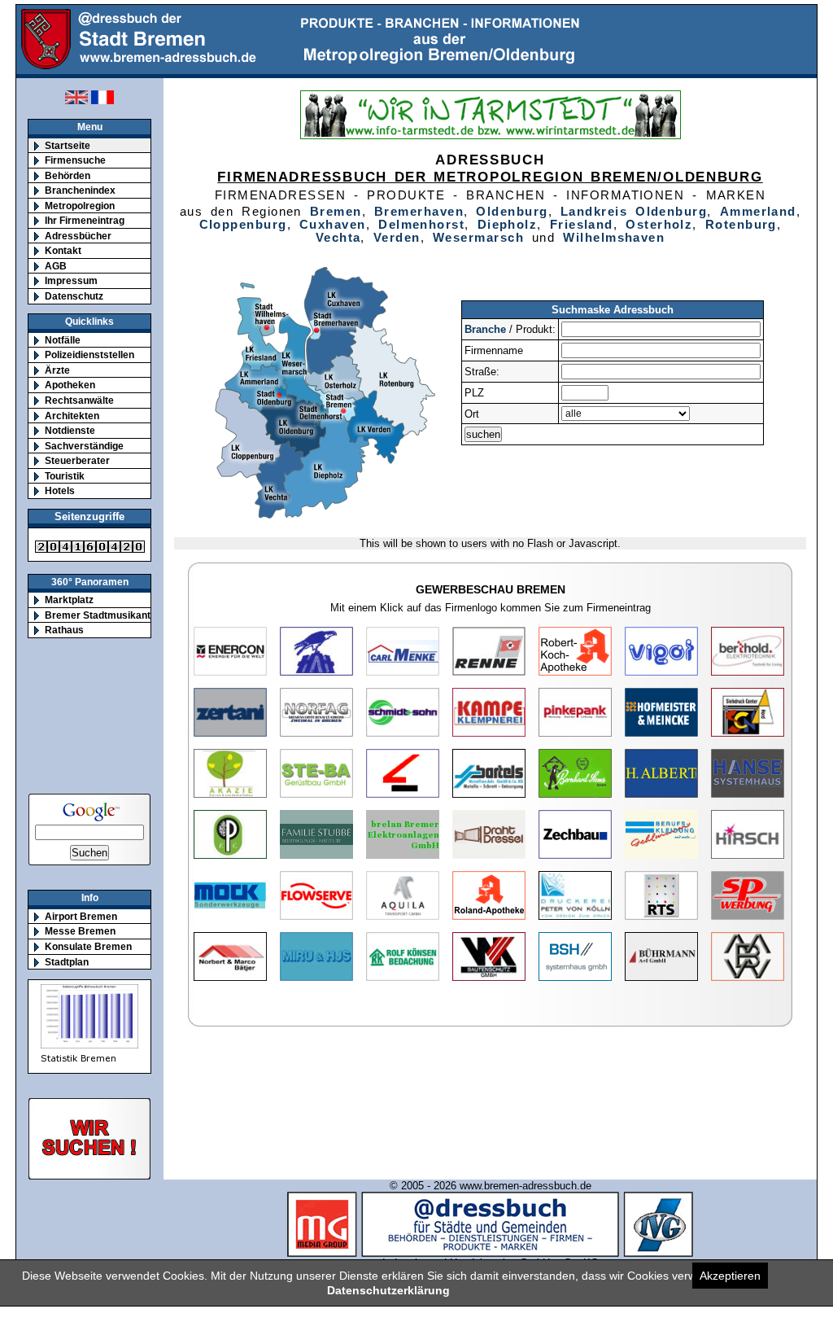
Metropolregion (80, 205)
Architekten (72, 415)
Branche (485, 329)
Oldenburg (511, 211)
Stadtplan (67, 961)
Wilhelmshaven (614, 237)
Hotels (60, 490)
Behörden (67, 175)
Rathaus (64, 629)
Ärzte (57, 370)
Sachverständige (84, 445)
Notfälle (63, 340)
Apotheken (70, 384)
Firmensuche (75, 160)
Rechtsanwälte (79, 400)
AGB (56, 265)
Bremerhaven (419, 211)
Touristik (65, 476)
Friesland (581, 224)
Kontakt (63, 250)
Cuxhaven (332, 224)
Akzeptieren (730, 1275)
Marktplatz (69, 599)
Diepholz (508, 224)
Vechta (338, 237)
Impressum (71, 280)
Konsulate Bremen (88, 946)
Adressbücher (78, 235)
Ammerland (758, 211)
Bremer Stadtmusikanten (103, 615)
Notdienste (70, 430)
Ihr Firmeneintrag (84, 220)
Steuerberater (77, 460)
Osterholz (659, 224)
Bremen (336, 211)
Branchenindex (80, 190)
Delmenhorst (421, 224)
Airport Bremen (81, 916)
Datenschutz (74, 296)
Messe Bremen (80, 931)
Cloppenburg (243, 224)
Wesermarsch (478, 237)
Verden (397, 237)
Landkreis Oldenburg (633, 211)
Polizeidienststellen (89, 354)
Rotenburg (741, 224)
